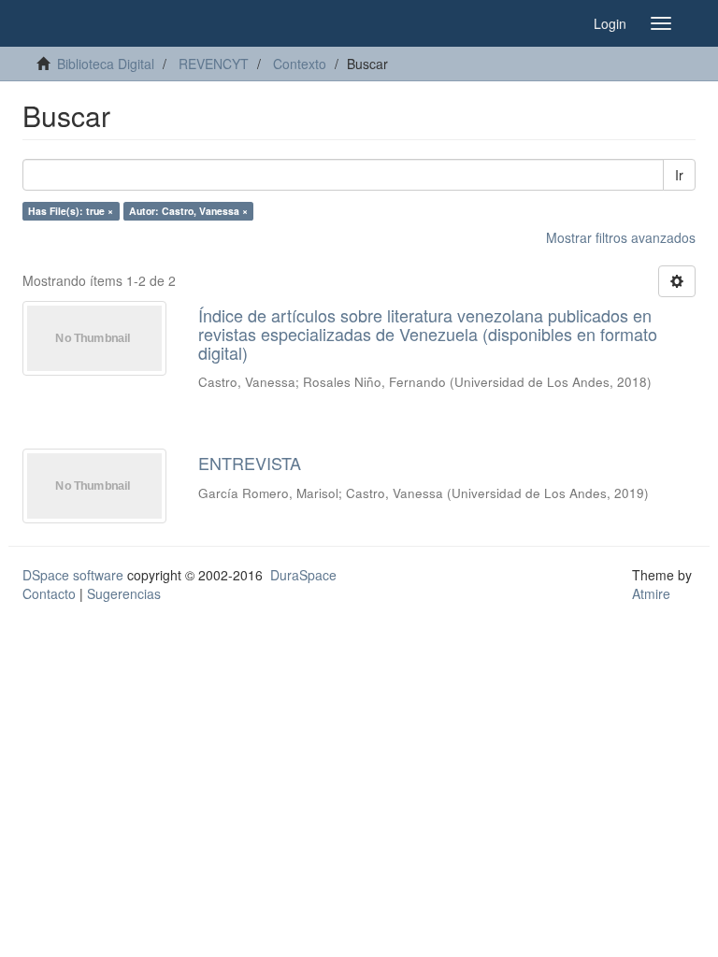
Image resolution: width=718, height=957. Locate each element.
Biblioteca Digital (105, 63)
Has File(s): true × (70, 211)
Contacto (49, 593)
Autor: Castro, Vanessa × (188, 211)
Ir (679, 174)
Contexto (299, 63)
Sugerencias (124, 593)
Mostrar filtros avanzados (621, 237)
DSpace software (72, 574)
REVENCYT (214, 63)
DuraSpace (303, 574)
